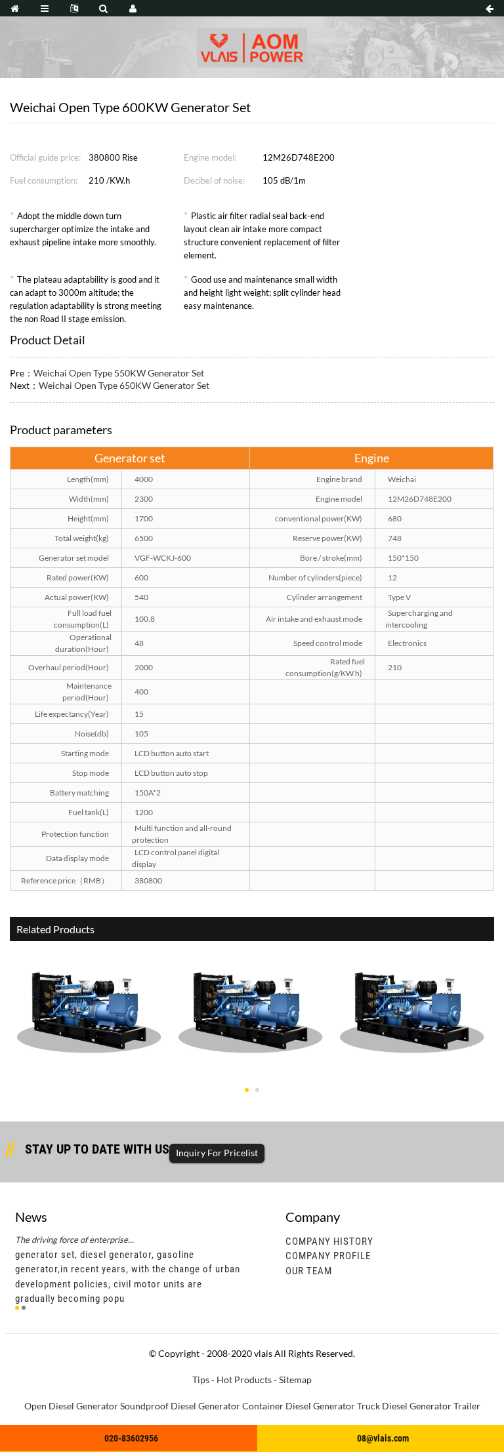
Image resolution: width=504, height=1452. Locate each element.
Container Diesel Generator (298, 1405)
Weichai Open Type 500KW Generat (250, 1079)
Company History (329, 1241)
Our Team (308, 1271)
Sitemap (295, 1379)
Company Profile (328, 1256)
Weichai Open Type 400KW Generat (412, 1079)
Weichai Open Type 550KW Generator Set (118, 372)
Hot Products (244, 1379)
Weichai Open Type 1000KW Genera (88, 1079)
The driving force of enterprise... (74, 1239)
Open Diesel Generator (71, 1405)
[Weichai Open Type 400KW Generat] (412, 1003)
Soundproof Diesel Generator (180, 1405)
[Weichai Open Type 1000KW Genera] (89, 1003)
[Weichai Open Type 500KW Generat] (250, 1003)
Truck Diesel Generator (404, 1405)
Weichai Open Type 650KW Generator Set (124, 385)
